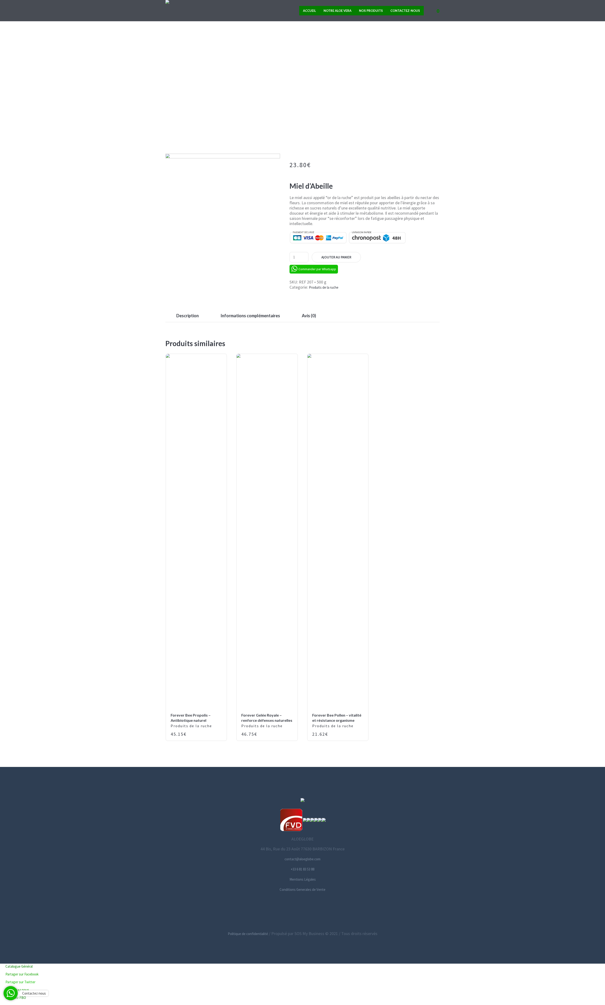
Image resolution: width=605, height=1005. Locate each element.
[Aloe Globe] (302, 800)
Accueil (257, 113)
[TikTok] (323, 912)
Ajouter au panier (336, 257)
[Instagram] (302, 912)
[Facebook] (280, 912)
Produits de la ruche (296, 113)
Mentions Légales (303, 879)
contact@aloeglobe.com (302, 859)
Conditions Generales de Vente (302, 889)
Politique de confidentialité (248, 933)
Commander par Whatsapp (317, 269)
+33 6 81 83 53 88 (302, 869)
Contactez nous (34, 993)
